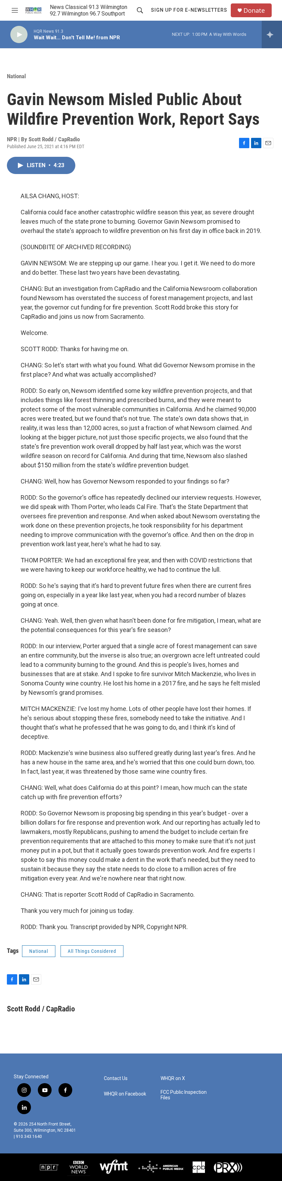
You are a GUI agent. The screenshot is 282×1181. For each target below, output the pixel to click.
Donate (254, 10)
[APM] (161, 1167)
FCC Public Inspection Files (184, 1095)
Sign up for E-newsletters (189, 10)
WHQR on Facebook (125, 1094)
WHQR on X (173, 1078)
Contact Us (116, 1078)
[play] (18, 35)
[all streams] (272, 34)
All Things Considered (92, 951)
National (16, 76)
